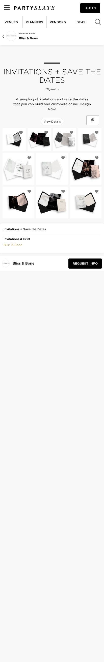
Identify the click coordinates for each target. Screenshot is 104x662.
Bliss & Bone (28, 38)
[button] (13, 244)
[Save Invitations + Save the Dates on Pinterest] (92, 120)
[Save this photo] (21, 132)
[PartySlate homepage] (34, 8)
